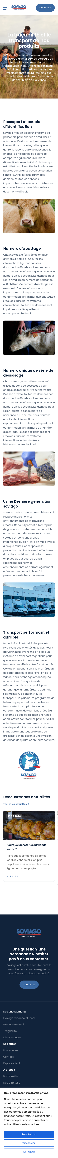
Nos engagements (14, 1011)
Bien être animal (13, 1024)
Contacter (45, 7)
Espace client (11, 1063)
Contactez (29, 984)
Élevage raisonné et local (19, 1018)
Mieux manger (12, 1037)
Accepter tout (29, 1134)
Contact (8, 1057)
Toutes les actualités (15, 804)
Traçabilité (10, 1031)
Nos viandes (10, 1050)
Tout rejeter (29, 1151)
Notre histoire (11, 1083)
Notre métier (11, 1076)
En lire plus (12, 876)
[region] (29, 1123)
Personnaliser (29, 1142)
